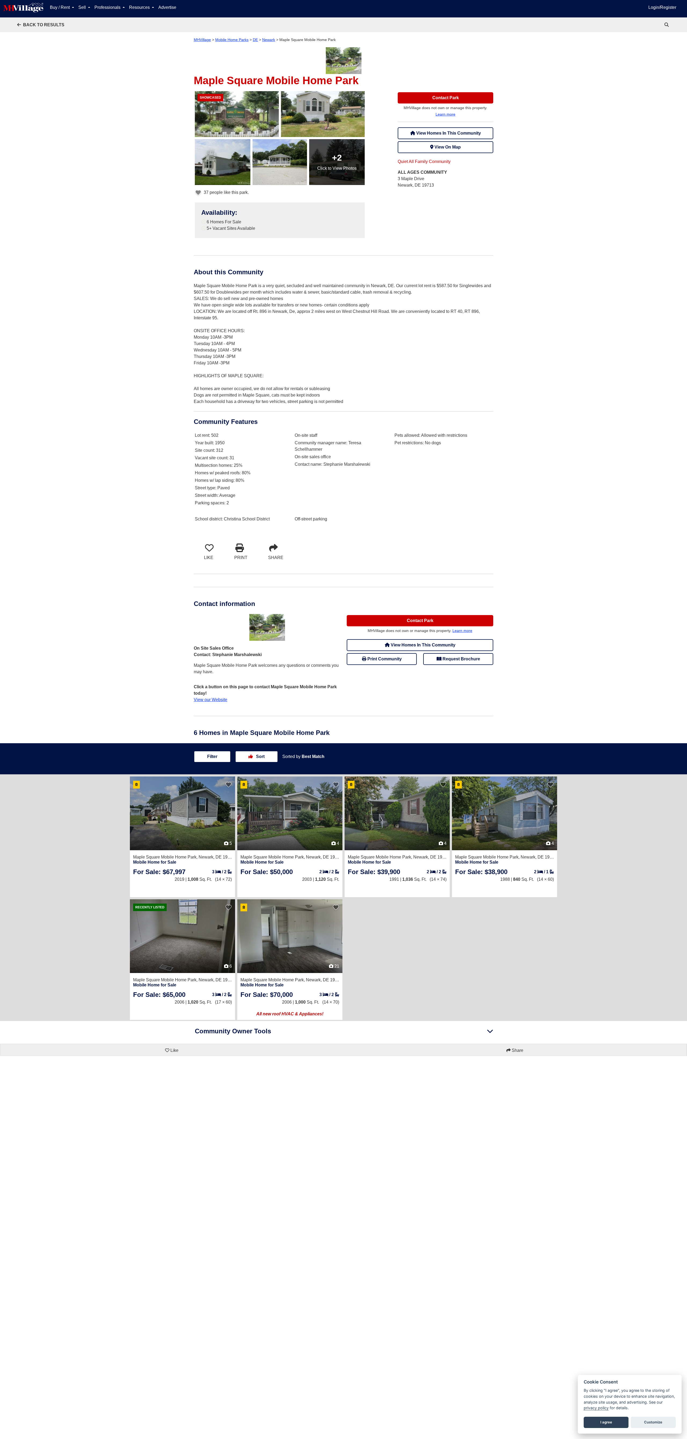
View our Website (210, 699)
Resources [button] (140, 7)
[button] (41, 24)
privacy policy (596, 1407)
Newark (268, 40)
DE (255, 40)
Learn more (445, 114)
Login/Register (662, 7)
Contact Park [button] (445, 97)
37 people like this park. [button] (226, 192)
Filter (212, 756)
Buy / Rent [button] (60, 7)
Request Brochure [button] (460, 659)
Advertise (167, 7)
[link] (667, 24)
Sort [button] (260, 756)
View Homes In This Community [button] (448, 133)
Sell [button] (82, 7)
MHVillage (202, 40)
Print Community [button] (384, 659)
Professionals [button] (108, 7)
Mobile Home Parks (232, 40)
